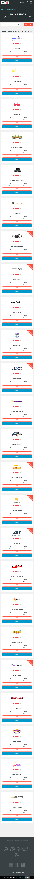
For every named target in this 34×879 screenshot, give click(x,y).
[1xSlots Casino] (17, 797)
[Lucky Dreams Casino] (17, 170)
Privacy (25, 840)
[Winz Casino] (17, 71)
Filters (29, 25)
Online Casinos (9, 9)
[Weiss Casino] (17, 269)
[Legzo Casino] (17, 368)
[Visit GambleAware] (23, 849)
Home (2, 9)
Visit (17, 60)
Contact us (10, 840)
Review (17, 57)
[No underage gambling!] (6, 849)
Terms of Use (18, 840)
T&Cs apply (17, 96)
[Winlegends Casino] (17, 137)
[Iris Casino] (17, 104)
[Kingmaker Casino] (17, 401)
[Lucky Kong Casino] (17, 467)
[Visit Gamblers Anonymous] (13, 849)
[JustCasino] (17, 302)
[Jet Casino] (17, 533)
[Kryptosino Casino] (17, 698)
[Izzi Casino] (17, 335)
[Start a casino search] (27, 2)
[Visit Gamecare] (17, 855)
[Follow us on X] (23, 864)
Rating (25, 51)
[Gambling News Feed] (11, 864)
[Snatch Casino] (17, 632)
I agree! (27, 877)
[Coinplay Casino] (17, 665)
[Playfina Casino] (17, 203)
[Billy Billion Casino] (17, 236)
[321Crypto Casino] (17, 566)
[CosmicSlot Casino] (17, 599)
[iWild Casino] (17, 731)
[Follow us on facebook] (17, 864)
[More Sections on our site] (31, 2)
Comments (9, 51)
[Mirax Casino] (17, 38)
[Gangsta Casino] (17, 434)
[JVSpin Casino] (17, 764)
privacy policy (20, 877)
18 (9, 548)
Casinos (21, 2)
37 (9, 185)
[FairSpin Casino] (17, 500)
